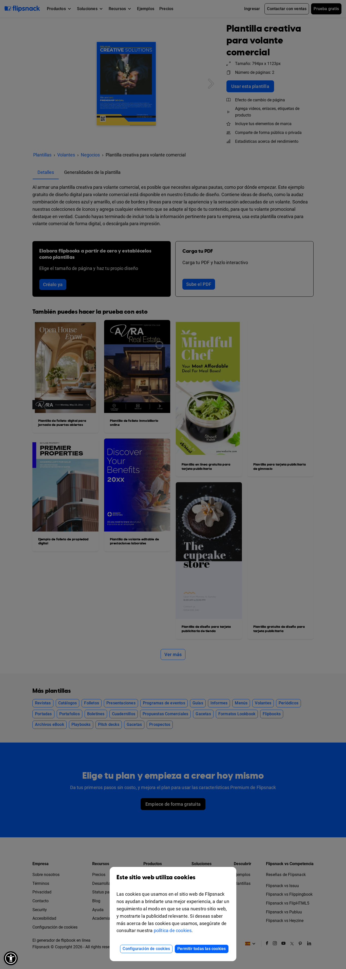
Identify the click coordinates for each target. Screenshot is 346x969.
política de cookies (173, 930)
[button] (10, 958)
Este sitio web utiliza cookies (156, 877)
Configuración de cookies (146, 948)
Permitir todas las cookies (201, 948)
